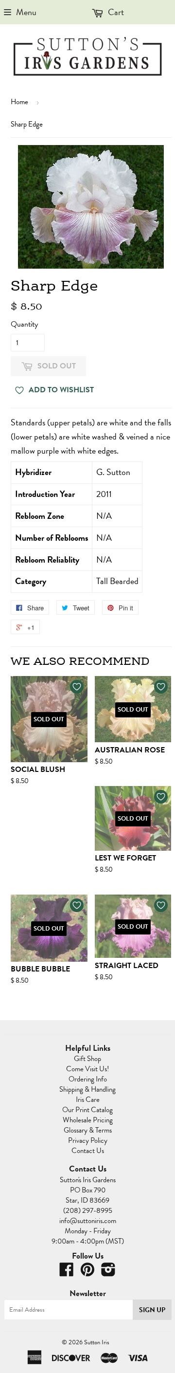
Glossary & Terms (88, 1130)
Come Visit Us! (87, 1068)
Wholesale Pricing (88, 1120)
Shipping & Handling (87, 1089)
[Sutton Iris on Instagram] (108, 1272)
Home (19, 101)
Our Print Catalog (87, 1109)
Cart (115, 11)
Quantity (24, 324)
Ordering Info (88, 1079)
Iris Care (88, 1099)
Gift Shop (87, 1058)
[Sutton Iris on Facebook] (66, 1272)
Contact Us (87, 1150)
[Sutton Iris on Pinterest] (87, 1272)
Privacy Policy (87, 1140)
